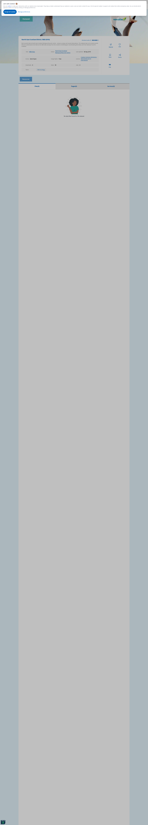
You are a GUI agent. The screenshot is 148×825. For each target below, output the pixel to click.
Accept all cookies (10, 12)
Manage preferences (24, 12)
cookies (9, 6)
